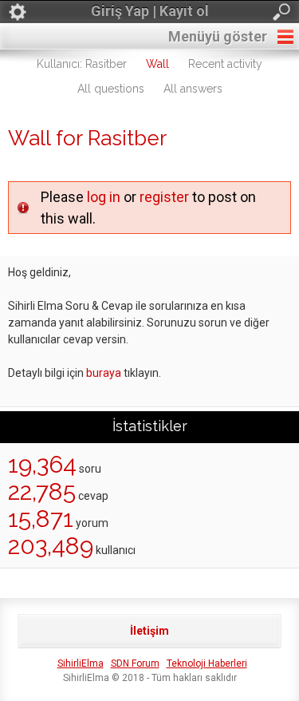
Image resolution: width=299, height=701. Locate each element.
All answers (192, 88)
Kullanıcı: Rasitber (82, 63)
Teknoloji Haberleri (207, 663)
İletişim (149, 630)
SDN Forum (135, 663)
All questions (110, 88)
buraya (103, 372)
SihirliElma (80, 663)
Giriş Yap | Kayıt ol (150, 10)
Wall (157, 63)
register (164, 196)
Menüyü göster (217, 36)
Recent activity (225, 63)
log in (103, 196)
